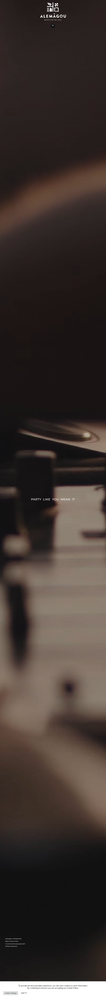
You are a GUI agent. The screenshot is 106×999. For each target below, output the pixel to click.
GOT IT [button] (24, 993)
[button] (53, 26)
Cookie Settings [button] (11, 993)
